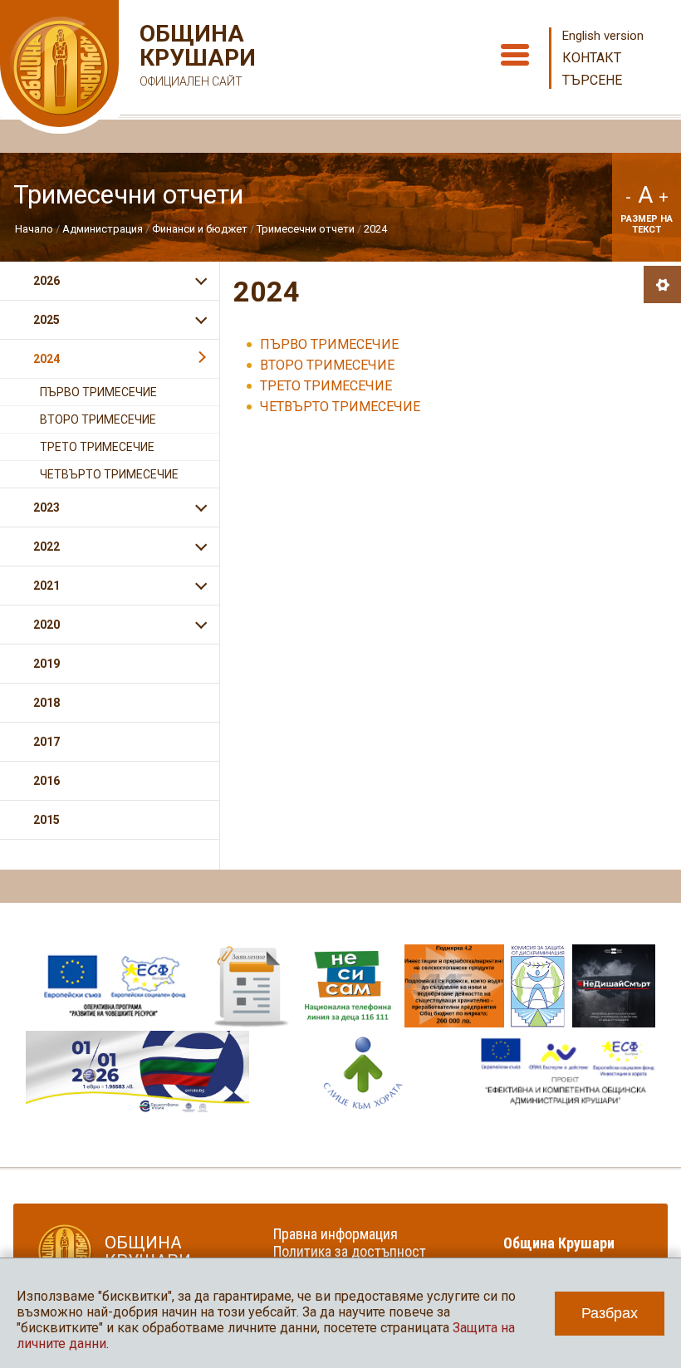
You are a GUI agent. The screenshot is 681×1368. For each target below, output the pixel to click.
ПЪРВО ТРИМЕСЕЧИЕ (329, 344)
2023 (46, 507)
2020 (46, 624)
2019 (46, 663)
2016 (46, 780)
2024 (375, 229)
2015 (46, 819)
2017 (46, 741)
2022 (46, 546)
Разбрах (609, 1313)
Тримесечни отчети (306, 229)
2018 (46, 702)
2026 (46, 280)
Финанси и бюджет (199, 229)
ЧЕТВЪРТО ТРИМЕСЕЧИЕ (340, 406)
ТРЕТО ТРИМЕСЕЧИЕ (326, 386)
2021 (46, 585)
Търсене (592, 80)
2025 (46, 319)
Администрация (102, 229)
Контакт (591, 58)
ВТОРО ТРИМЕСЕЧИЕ (327, 365)
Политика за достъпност (349, 1251)
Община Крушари (196, 55)
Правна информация (335, 1234)
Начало (34, 229)
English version (603, 35)
